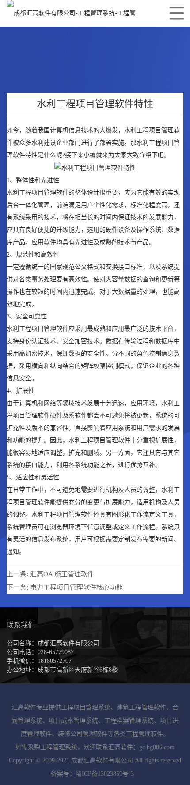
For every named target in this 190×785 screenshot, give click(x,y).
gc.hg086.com (157, 747)
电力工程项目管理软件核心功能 (76, 587)
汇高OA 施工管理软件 (62, 574)
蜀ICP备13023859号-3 (105, 773)
